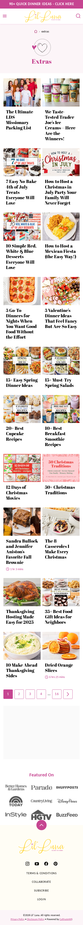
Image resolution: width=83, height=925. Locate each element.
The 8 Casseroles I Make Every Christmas (57, 549)
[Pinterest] (55, 863)
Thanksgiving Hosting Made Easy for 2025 (20, 616)
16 (57, 694)
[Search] (78, 16)
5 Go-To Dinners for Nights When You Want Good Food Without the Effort (21, 323)
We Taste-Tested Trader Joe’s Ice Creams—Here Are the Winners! (60, 125)
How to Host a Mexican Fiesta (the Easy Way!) (60, 251)
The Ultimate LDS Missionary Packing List (19, 120)
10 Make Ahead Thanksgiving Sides (21, 670)
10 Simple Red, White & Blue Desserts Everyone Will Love (21, 256)
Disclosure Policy (35, 919)
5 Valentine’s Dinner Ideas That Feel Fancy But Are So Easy (61, 318)
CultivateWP (66, 919)
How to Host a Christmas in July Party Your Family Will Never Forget (60, 192)
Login (41, 899)
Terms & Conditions (41, 873)
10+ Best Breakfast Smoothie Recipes (55, 436)
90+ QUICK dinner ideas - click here (41, 4)
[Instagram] (27, 863)
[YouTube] (37, 863)
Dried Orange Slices (59, 667)
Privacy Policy (17, 919)
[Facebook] (46, 863)
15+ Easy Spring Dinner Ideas (22, 382)
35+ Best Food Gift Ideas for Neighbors (58, 616)
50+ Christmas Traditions (60, 489)
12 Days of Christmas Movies (16, 492)
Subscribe (41, 890)
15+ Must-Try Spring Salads (59, 382)
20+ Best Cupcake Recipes (15, 433)
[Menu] (4, 16)
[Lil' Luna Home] (43, 16)
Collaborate (41, 882)
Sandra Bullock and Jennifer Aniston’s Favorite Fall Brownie (22, 551)
